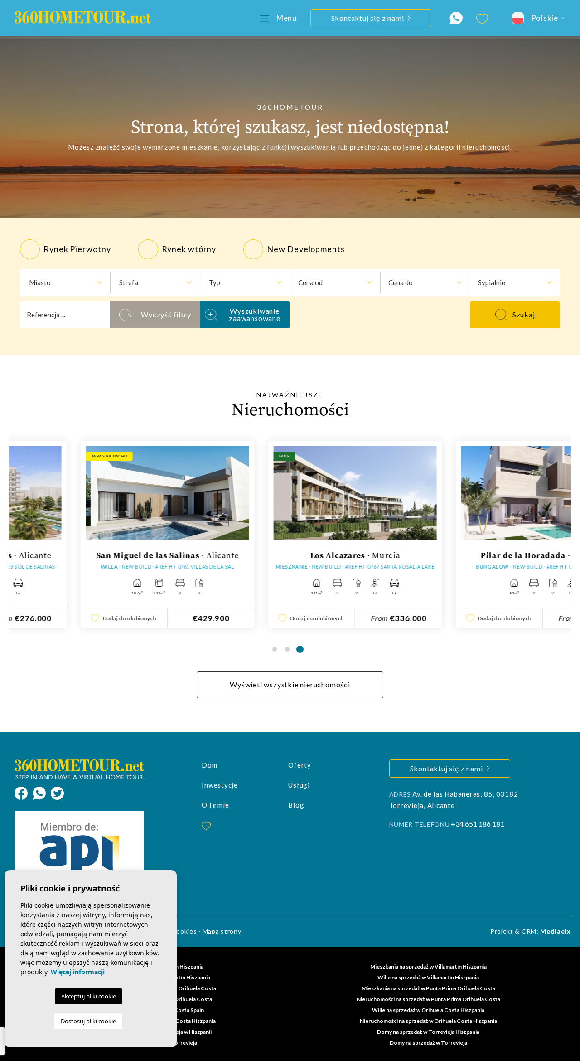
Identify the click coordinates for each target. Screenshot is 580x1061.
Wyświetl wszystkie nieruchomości (290, 684)
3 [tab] (300, 649)
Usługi (299, 785)
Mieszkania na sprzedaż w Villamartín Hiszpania (428, 966)
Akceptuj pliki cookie (88, 996)
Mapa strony (222, 931)
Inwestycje (220, 785)
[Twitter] (57, 792)
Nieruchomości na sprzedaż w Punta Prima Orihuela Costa (428, 999)
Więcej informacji (78, 972)
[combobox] (65, 282)
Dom (209, 765)
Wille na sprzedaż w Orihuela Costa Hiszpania (428, 1010)
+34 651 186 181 (477, 823)
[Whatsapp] (42, 792)
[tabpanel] (103, 534)
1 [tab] (274, 649)
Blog (296, 805)
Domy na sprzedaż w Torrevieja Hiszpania (428, 1031)
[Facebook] (23, 792)
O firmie (215, 805)
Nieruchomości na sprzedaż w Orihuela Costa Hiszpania (428, 1020)
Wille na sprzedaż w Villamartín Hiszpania (428, 977)
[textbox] (61, 282)
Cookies (184, 931)
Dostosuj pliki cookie (88, 1021)
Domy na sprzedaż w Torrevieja (428, 1042)
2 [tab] (287, 649)
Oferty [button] (299, 765)
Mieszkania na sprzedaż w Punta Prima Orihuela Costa (428, 988)
